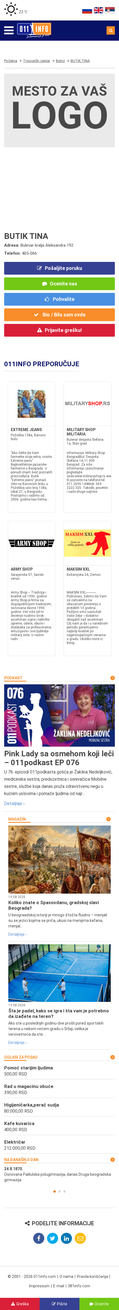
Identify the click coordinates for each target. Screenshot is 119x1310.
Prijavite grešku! (63, 330)
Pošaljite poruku (63, 268)
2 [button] (59, 1191)
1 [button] (54, 1191)
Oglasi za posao (21, 1057)
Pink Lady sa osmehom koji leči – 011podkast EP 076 (59, 758)
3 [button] (64, 1191)
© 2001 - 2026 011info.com (32, 1276)
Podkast (13, 678)
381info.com (79, 1286)
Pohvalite (63, 299)
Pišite (62, 1304)
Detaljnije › (14, 803)
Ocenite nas (63, 284)
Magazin (17, 819)
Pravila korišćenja (92, 1276)
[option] (59, 1174)
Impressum (39, 1286)
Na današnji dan (21, 1159)
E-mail (58, 1286)
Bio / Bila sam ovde (64, 315)
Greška (22, 1304)
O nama (66, 1276)
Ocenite (102, 1304)
